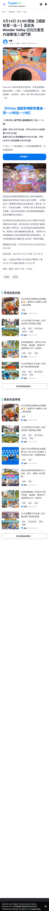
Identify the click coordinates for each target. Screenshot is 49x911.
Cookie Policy (35, 909)
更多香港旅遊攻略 (23, 386)
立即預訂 (23, 156)
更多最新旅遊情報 (23, 536)
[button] (4, 4)
